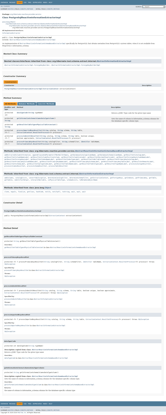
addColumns (8, 178)
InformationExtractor (11, 33)
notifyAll (56, 192)
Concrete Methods (46, 104)
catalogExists (21, 178)
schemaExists (72, 180)
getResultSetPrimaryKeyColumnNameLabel (21, 161)
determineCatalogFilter (58, 178)
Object (48, 188)
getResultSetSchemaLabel (14, 164)
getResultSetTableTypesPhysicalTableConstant (36, 124)
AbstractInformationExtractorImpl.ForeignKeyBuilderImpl (75, 65)
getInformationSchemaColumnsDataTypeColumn (35, 118)
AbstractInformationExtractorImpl (114, 61)
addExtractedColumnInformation (17, 155)
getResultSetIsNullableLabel (93, 159)
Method (30, 9)
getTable (152, 178)
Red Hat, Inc (22, 412)
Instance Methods (27, 104)
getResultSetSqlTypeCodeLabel (39, 164)
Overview (4, 2)
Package (12, 2)
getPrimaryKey (141, 178)
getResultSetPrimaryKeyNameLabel (54, 161)
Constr (23, 9)
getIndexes (129, 178)
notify (47, 192)
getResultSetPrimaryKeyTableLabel (115, 161)
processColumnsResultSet (14, 166)
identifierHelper (21, 180)
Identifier (85, 142)
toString (65, 192)
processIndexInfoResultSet (28, 136)
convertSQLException (37, 178)
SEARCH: (138, 7)
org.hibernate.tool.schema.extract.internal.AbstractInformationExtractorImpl (36, 24)
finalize (21, 192)
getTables (8, 180)
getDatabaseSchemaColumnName (109, 155)
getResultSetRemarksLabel (142, 161)
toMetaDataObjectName (88, 180)
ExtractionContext (51, 89)
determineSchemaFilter (78, 178)
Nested (11, 9)
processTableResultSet (58, 166)
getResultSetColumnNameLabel (16, 157)
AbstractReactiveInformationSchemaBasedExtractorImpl (32, 40)
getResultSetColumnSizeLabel (73, 157)
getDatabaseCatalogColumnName (83, 155)
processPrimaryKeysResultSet (29, 142)
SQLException (9, 264)
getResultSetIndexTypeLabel (67, 159)
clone (6, 192)
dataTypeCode (22, 113)
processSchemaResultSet (37, 166)
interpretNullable (38, 180)
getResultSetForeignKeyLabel (16, 159)
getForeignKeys (116, 178)
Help (50, 2)
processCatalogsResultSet (140, 164)
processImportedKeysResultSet (29, 130)
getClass (30, 192)
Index (45, 2)
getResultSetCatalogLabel (134, 155)
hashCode (39, 192)
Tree (29, 2)
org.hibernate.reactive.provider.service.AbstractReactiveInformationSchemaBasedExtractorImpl (47, 26)
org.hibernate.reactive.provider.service (25, 14)
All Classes (5, 6)
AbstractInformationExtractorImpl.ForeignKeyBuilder (27, 65)
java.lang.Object (8, 22)
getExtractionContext (99, 178)
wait (73, 192)
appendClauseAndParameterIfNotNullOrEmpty (50, 155)
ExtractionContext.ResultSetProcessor (33, 132)
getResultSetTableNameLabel (66, 164)
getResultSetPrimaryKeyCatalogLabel (122, 159)
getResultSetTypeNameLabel (116, 164)
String (31, 113)
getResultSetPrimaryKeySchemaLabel (84, 161)
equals (13, 192)
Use (25, 2)
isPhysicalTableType (56, 180)
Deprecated (37, 2)
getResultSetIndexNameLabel (42, 159)
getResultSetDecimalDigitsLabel (101, 157)
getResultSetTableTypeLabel (91, 164)
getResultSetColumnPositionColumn (45, 157)
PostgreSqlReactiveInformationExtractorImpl (23, 89)
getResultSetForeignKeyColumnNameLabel (133, 157)
